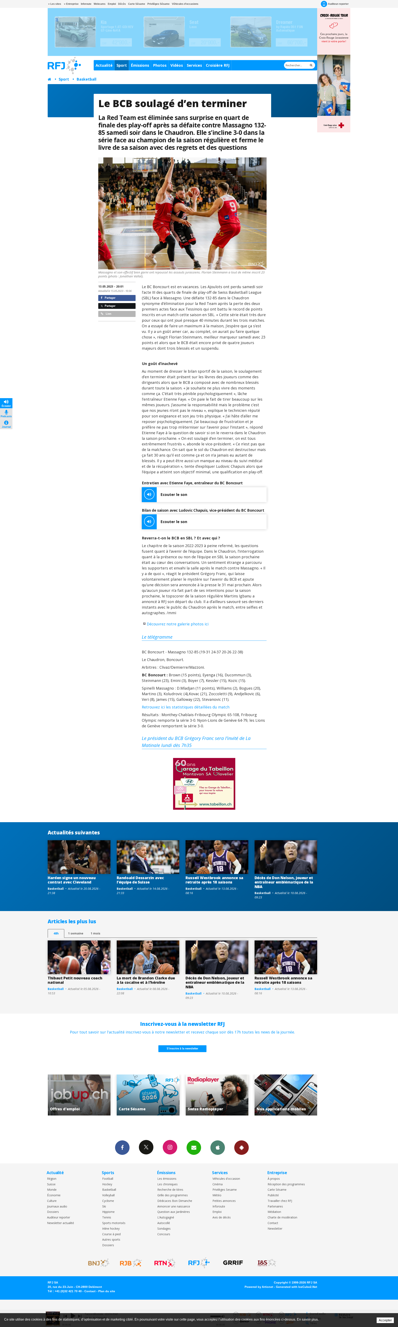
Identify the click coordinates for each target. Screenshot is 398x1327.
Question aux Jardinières (173, 1212)
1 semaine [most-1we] (75, 933)
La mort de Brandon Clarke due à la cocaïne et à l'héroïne (146, 980)
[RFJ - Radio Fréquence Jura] (199, 1263)
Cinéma (217, 1184)
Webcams (100, 3)
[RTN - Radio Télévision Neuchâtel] (165, 1263)
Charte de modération (282, 1217)
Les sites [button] (55, 3)
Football (107, 1179)
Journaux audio (57, 1206)
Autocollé (163, 1223)
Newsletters (194, 1147)
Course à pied (111, 1234)
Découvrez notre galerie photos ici (178, 623)
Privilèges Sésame (158, 3)
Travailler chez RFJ (280, 1201)
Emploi (112, 3)
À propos (274, 1179)
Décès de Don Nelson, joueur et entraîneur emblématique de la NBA (284, 882)
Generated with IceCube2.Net (296, 1286)
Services (194, 65)
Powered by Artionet (259, 1286)
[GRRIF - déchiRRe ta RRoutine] (233, 1263)
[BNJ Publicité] (97, 1263)
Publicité (273, 1195)
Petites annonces (224, 1201)
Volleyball (108, 1195)
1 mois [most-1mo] (95, 933)
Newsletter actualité (60, 1223)
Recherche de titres (170, 1190)
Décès (122, 3)
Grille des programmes (172, 1195)
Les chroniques (167, 1184)
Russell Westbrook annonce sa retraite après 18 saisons (214, 880)
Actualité (104, 65)
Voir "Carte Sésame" (303, 1095)
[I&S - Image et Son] (267, 1263)
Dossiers (53, 1212)
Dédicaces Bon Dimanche (174, 1201)
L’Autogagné (165, 1217)
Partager (109, 297)
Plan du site (106, 1291)
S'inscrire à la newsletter (182, 1048)
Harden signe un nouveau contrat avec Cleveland (72, 880)
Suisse (51, 1184)
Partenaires (275, 1206)
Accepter (385, 1320)
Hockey (107, 1184)
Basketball (86, 79)
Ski (104, 1206)
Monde (52, 1190)
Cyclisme (108, 1201)
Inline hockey (111, 1228)
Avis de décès (221, 1217)
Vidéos (176, 65)
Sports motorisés (113, 1223)
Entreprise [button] (72, 3)
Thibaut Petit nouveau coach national (75, 980)
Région (51, 1179)
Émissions (140, 65)
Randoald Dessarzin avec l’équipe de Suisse (140, 880)
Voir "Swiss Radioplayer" (97, 1095)
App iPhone (217, 1147)
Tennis (106, 1217)
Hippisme (108, 1212)
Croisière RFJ (217, 65)
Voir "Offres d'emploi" (234, 1095)
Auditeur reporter (58, 1217)
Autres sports (111, 1239)
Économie (54, 1195)
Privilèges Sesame (224, 1190)
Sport (121, 65)
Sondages (164, 1228)
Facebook (122, 1147)
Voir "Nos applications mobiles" (166, 1095)
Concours (163, 1234)
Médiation (274, 1212)
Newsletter (275, 1228)
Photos (159, 65)
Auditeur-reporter (338, 3)
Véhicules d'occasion (226, 1179)
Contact (273, 1223)
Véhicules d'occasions (185, 3)
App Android (241, 1147)
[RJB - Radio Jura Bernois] (131, 1263)
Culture (52, 1201)
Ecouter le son (173, 494)
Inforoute (86, 3)
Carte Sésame (136, 3)
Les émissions (166, 1179)
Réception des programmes (286, 1184)
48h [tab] (56, 933)
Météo (216, 1195)
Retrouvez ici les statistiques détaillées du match (185, 707)
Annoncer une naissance (173, 1206)
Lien (108, 313)
